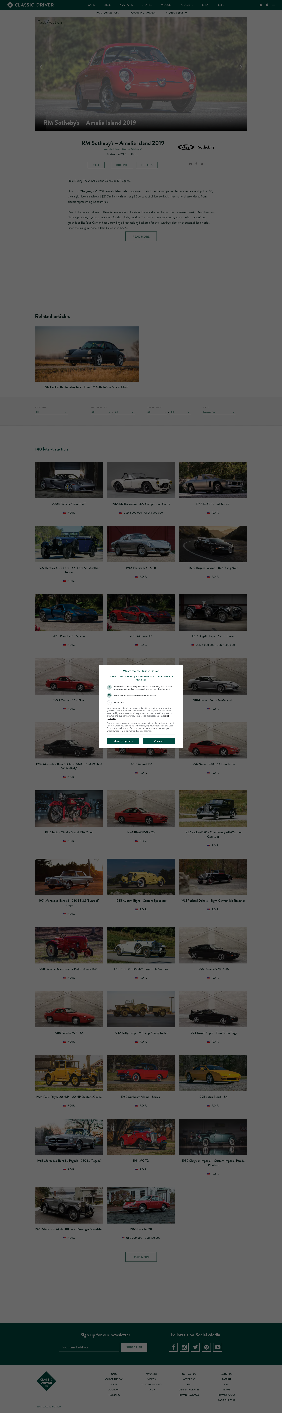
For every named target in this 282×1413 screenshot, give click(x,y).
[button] (141, 702)
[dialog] (141, 706)
